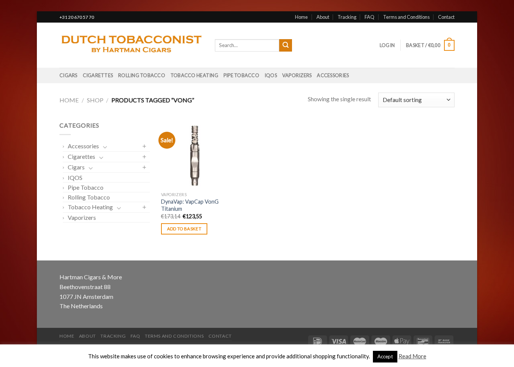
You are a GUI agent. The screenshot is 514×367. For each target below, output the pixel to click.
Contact (446, 17)
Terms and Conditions (406, 17)
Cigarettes (98, 75)
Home (301, 17)
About (322, 17)
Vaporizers (297, 75)
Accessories (333, 75)
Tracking (347, 17)
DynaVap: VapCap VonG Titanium (190, 205)
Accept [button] (385, 356)
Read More (412, 356)
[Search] (285, 45)
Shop (95, 100)
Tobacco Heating (194, 75)
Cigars (68, 75)
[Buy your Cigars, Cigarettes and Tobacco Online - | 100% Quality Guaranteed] (131, 45)
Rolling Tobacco (141, 75)
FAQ (369, 17)
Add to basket (184, 228)
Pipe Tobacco (241, 75)
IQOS (271, 75)
